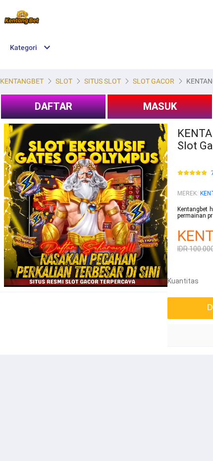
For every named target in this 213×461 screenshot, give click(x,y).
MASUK (160, 106)
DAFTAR (53, 106)
